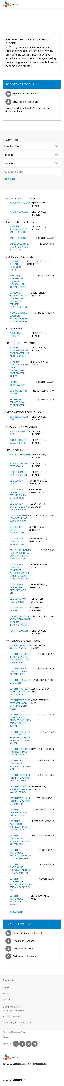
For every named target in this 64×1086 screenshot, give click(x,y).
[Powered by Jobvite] (32, 1080)
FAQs (5, 993)
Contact (7, 999)
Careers (6, 987)
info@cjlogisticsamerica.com (17, 1022)
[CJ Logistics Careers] (11, 4)
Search (10, 179)
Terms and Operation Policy (14, 1032)
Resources (8, 980)
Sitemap (6, 1037)
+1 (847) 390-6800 (12, 1016)
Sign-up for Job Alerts (24, 93)
